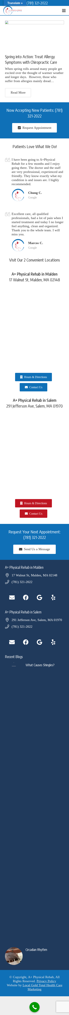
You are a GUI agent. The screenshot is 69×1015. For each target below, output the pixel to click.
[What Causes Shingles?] (34, 802)
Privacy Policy (46, 981)
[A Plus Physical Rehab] (12, 10)
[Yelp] (53, 598)
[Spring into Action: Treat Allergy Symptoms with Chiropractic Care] (34, 35)
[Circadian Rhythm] (34, 956)
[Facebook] (26, 598)
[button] (63, 10)
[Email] (12, 598)
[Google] (39, 598)
